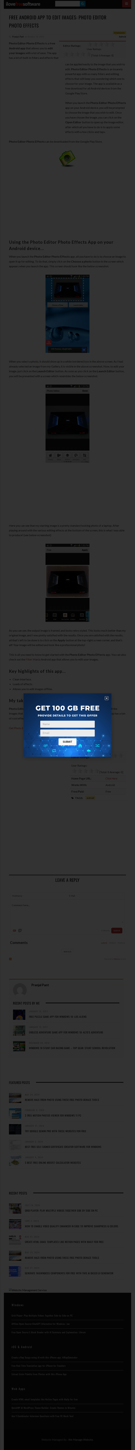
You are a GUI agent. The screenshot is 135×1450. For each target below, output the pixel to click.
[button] (106, 698)
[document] (67, 725)
